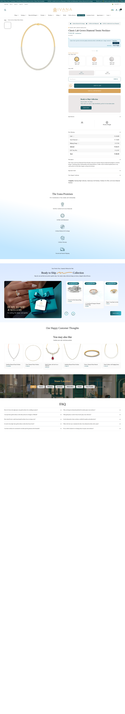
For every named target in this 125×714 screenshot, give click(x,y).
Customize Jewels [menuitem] (90, 15)
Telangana (50, 386)
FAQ (10, 4)
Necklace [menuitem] (50, 15)
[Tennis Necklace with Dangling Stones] (111, 353)
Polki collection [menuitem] (72, 15)
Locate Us (26, 4)
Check (116, 79)
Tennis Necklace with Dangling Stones (111, 364)
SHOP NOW (116, 313)
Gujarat (41, 386)
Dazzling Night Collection (80, 180)
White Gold (112, 59)
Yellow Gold (77, 59)
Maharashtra (70, 386)
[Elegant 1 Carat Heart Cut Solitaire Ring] (113, 290)
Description (71, 159)
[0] (119, 10)
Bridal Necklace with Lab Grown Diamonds (51, 365)
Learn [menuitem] (108, 15)
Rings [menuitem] (16, 15)
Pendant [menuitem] (42, 15)
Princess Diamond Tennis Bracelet (91, 364)
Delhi (33, 386)
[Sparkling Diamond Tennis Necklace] (13, 353)
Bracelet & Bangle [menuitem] (33, 15)
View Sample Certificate (73, 175)
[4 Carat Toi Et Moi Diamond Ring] (74, 289)
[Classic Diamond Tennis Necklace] (33, 353)
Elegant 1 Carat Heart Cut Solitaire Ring (114, 302)
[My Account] (116, 10)
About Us (15, 4)
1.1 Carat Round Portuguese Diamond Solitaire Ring (92, 304)
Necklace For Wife (104, 180)
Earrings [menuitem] (23, 15)
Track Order (6, 4)
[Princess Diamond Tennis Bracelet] (92, 353)
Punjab (80, 386)
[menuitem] (6, 4)
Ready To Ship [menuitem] (81, 15)
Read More (72, 42)
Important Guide (72, 170)
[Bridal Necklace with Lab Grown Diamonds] (52, 353)
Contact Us (21, 4)
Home (5, 19)
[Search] (5, 10)
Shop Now (86, 107)
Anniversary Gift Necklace (93, 180)
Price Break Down (78, 33)
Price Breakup (71, 132)
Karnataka (59, 386)
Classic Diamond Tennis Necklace (32, 364)
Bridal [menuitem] (64, 15)
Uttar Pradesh (89, 386)
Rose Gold (94, 59)
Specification (71, 116)
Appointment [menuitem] (100, 15)
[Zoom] (60, 24)
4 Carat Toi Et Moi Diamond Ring (74, 300)
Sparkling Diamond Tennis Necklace (13, 364)
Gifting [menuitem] (57, 15)
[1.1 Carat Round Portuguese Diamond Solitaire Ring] (94, 291)
